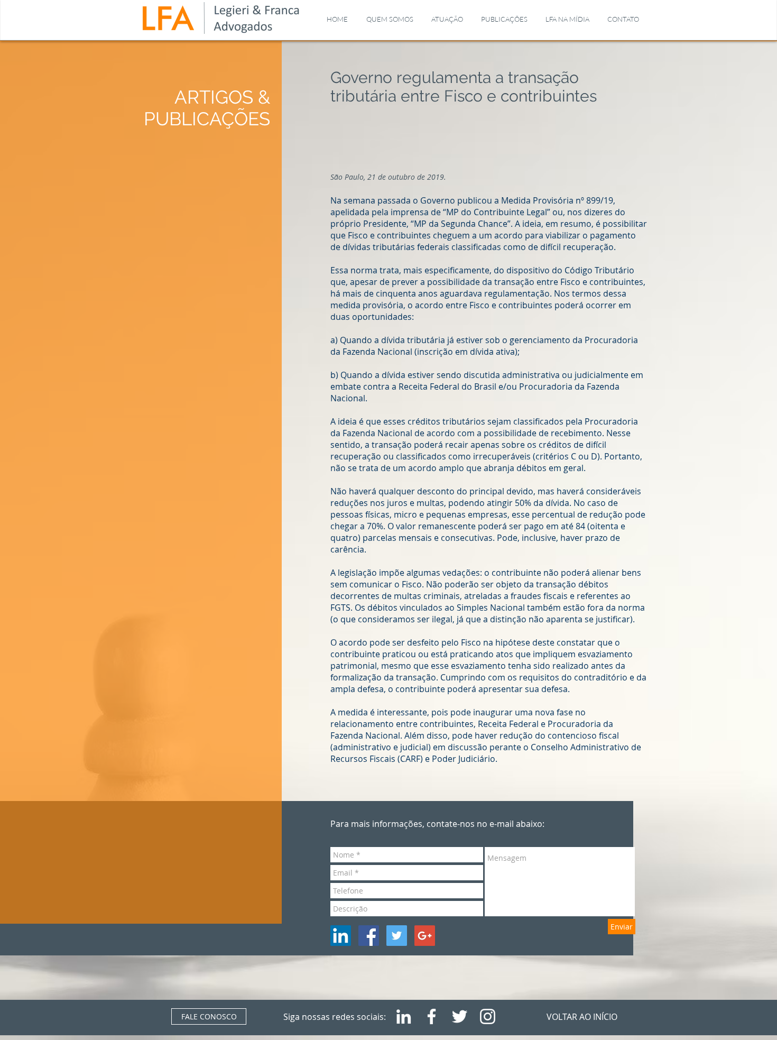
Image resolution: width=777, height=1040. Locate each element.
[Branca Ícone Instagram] (487, 1016)
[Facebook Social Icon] (368, 935)
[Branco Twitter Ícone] (459, 1016)
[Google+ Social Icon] (424, 935)
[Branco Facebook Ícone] (431, 1016)
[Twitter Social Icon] (396, 935)
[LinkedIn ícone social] (340, 935)
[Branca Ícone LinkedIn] (403, 1016)
